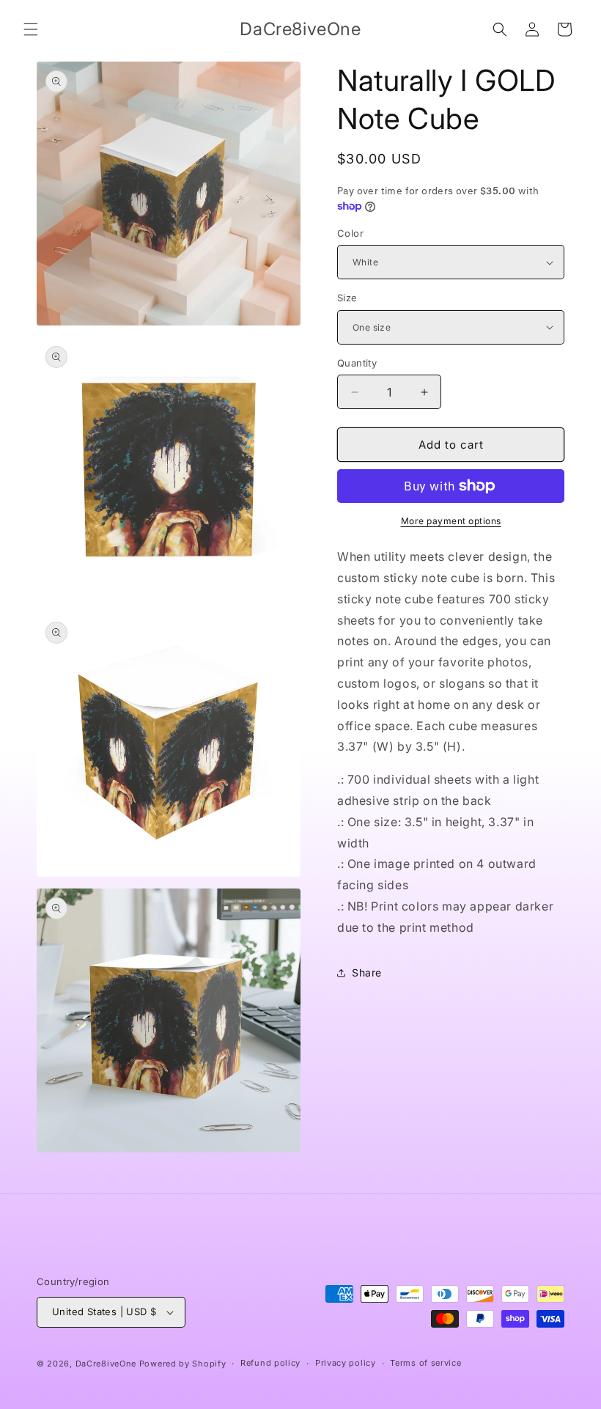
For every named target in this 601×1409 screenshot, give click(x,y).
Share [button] (367, 972)
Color (350, 233)
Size (347, 297)
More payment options (451, 520)
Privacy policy (345, 1363)
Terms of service (425, 1363)
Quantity (357, 363)
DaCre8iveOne (105, 1363)
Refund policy (270, 1363)
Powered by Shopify (182, 1363)
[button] (31, 29)
